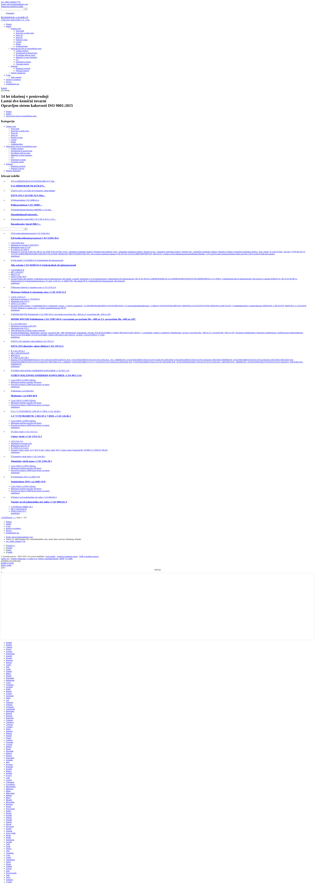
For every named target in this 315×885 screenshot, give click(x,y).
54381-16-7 (5, 559)
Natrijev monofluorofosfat (48, 559)
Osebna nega (16, 29)
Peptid (18, 44)
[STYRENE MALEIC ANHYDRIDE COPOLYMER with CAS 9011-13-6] (40, 371)
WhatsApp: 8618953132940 (12, 6)
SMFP (61, 559)
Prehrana (14, 66)
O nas (8, 75)
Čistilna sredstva (22, 51)
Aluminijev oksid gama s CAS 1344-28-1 (31, 461)
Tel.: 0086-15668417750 (10, 2)
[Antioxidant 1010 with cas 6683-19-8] (25, 477)
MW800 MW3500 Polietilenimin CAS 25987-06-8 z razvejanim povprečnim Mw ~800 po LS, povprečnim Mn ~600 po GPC (73, 319)
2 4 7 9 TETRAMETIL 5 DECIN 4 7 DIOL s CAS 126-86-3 (41, 416)
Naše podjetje (16, 77)
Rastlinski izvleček (23, 68)
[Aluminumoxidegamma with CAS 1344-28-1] (28, 456)
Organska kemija (22, 64)
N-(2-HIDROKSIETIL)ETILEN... (28, 186)
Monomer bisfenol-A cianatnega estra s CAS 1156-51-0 (38, 292)
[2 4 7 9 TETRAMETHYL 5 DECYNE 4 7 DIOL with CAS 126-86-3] (36, 411)
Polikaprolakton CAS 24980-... (26, 205)
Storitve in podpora (13, 80)
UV (17, 60)
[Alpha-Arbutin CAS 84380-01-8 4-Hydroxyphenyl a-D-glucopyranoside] (37, 260)
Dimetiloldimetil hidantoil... (24, 214)
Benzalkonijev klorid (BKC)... (26, 224)
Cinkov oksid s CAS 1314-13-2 (26, 436)
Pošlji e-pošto (6, 565)
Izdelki (8, 26)
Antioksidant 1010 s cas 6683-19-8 (28, 481)
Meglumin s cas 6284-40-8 (24, 395)
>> (15, 518)
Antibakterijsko (22, 46)
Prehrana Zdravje (22, 71)
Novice (9, 82)
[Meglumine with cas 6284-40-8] (22, 391)
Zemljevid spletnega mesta (67, 556)
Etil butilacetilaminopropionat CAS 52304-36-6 (35, 238)
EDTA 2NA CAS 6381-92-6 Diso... (28, 195)
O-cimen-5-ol (32, 559)
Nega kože (20, 31)
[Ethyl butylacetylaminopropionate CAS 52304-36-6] (30, 233)
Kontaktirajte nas (12, 84)
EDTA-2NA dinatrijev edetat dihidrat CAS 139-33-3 (37, 346)
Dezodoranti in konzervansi (26, 53)
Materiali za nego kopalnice (26, 57)
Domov (9, 24)
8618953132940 (7, 563)
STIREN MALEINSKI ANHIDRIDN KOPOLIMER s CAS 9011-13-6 (46, 375)
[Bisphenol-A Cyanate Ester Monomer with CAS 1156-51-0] (33, 287)
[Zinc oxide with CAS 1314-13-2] (24, 432)
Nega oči (19, 35)
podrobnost (15, 256)
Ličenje (19, 42)
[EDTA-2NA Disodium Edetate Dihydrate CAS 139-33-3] (32, 341)
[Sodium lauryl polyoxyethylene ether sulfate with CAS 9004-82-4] (34, 497)
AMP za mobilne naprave (89, 556)
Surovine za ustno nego (25, 33)
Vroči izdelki (50, 556)
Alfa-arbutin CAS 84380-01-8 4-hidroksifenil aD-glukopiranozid (43, 265)
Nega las (19, 37)
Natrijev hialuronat (18, 73)
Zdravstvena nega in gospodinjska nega (26, 49)
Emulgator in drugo (23, 62)
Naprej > (10, 518)
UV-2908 (68, 559)
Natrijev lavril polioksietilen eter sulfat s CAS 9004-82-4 (39, 502)
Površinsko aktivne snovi (25, 55)
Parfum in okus (22, 40)
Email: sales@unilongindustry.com (14, 4)
